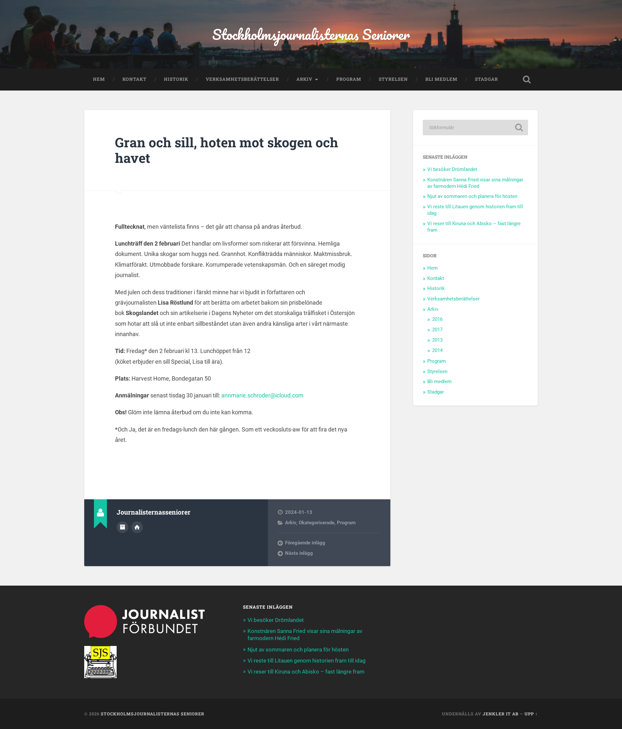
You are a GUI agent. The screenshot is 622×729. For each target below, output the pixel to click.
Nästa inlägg (299, 553)
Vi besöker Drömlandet (452, 169)
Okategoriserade (316, 523)
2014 (437, 350)
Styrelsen (393, 79)
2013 (437, 340)
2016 (437, 319)
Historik (176, 79)
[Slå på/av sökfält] (527, 79)
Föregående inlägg (305, 543)
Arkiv (304, 79)
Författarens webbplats (137, 527)
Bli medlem (441, 79)
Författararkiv (122, 527)
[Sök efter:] (475, 127)
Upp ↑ (531, 713)
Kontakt (134, 79)
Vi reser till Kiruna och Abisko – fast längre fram (306, 671)
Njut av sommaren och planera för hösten (472, 196)
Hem (99, 79)
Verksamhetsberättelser (242, 79)
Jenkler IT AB (500, 713)
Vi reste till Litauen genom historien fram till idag (307, 660)
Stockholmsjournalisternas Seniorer (311, 34)
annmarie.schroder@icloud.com (262, 395)
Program (348, 79)
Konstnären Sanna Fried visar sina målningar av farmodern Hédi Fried (475, 183)
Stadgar (486, 79)
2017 (437, 330)
